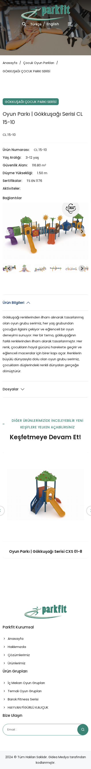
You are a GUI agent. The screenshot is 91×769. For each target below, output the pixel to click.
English (53, 24)
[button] (24, 268)
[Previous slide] (9, 231)
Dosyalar (11, 389)
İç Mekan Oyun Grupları (26, 682)
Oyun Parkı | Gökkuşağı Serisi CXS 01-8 (45, 551)
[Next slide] (81, 231)
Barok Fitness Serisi (22, 699)
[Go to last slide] (9, 268)
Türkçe (36, 24)
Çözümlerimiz (18, 655)
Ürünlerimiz (16, 663)
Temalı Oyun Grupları (24, 691)
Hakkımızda (16, 646)
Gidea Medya (58, 757)
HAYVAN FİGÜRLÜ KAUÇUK (27, 707)
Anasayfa (10, 63)
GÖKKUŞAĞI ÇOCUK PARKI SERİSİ (26, 71)
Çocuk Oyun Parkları (38, 63)
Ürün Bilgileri (13, 302)
